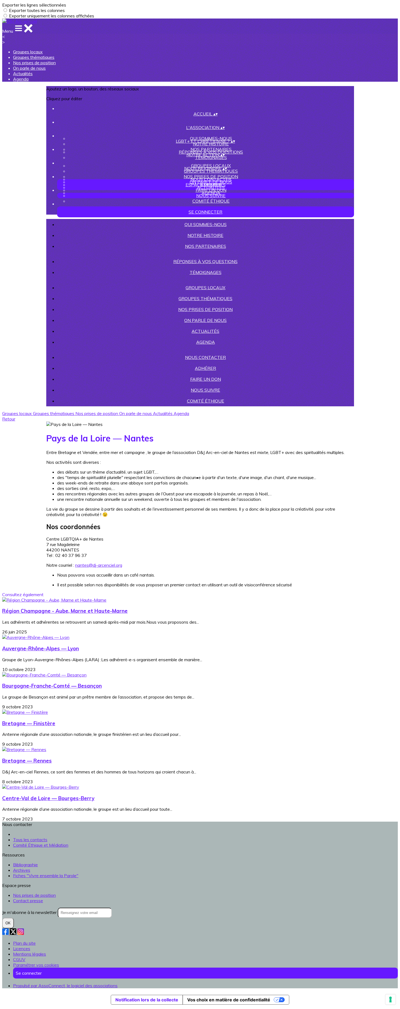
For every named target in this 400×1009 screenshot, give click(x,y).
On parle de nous (29, 68)
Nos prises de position (34, 62)
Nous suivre (211, 195)
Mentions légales (29, 954)
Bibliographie (25, 864)
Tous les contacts (30, 839)
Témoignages (211, 157)
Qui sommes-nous (205, 224)
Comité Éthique (211, 201)
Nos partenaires (205, 246)
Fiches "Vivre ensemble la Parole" (45, 875)
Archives (21, 870)
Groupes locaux (28, 51)
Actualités (23, 73)
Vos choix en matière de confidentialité (228, 999)
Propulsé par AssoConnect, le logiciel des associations (65, 985)
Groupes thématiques (33, 57)
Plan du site (24, 943)
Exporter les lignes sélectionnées (34, 5)
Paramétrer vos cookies (36, 965)
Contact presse (28, 900)
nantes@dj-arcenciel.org (98, 565)
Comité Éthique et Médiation (40, 845)
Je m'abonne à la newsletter (30, 912)
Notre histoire (211, 144)
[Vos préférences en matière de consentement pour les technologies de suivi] (390, 999)
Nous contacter (210, 179)
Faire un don (211, 190)
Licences (21, 948)
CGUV (19, 959)
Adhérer (205, 368)
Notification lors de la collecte (146, 999)
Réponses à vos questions (205, 261)
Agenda (21, 79)
